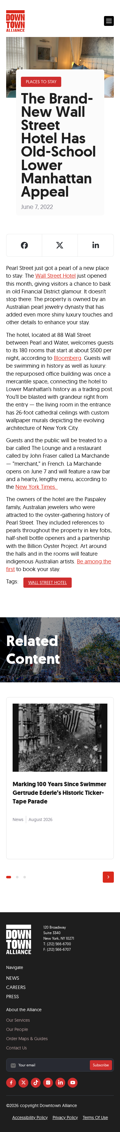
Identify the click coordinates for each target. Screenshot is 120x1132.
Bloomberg (67, 358)
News (12, 978)
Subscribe (101, 1065)
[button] (109, 21)
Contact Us (16, 1048)
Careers (16, 987)
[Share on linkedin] (96, 245)
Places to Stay (41, 81)
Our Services (18, 1020)
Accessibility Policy (30, 1117)
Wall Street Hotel (55, 275)
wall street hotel (47, 582)
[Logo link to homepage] (15, 21)
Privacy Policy (65, 1117)
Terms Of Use (95, 1117)
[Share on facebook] (24, 245)
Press (12, 996)
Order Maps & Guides (27, 1038)
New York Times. (36, 486)
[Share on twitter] (60, 245)
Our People (17, 1029)
